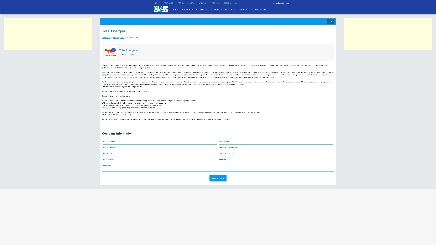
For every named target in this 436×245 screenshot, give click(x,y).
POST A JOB (168, 3)
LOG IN (156, 3)
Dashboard (106, 38)
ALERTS (191, 3)
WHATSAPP (203, 3)
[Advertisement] (48, 34)
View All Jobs (218, 178)
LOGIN (330, 21)
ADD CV (181, 3)
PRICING (227, 3)
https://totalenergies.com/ (232, 147)
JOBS (237, 3)
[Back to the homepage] (161, 9)
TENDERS (216, 3)
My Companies (118, 38)
